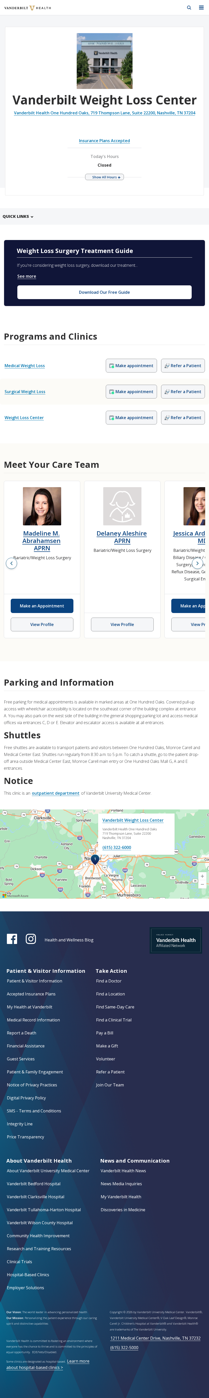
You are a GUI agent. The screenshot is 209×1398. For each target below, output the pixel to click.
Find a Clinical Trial (114, 1020)
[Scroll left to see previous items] (11, 563)
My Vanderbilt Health (121, 1197)
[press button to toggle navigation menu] (201, 8)
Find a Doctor (109, 981)
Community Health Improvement (38, 1236)
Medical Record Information (33, 1020)
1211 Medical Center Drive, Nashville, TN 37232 (155, 1338)
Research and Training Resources (39, 1248)
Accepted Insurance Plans (31, 994)
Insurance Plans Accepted (104, 140)
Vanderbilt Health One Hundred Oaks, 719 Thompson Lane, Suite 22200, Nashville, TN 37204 (104, 113)
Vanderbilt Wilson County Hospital (40, 1223)
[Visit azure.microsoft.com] (16, 896)
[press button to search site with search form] (189, 8)
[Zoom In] (202, 876)
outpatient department (56, 793)
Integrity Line (20, 1124)
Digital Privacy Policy (26, 1098)
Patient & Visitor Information (34, 981)
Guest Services (21, 1059)
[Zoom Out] (202, 884)
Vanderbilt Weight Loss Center (133, 820)
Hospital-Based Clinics (28, 1274)
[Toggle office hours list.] (104, 177)
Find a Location (110, 994)
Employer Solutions (25, 1287)
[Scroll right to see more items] (197, 563)
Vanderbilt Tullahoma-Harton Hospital (44, 1210)
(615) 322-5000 (124, 1347)
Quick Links (16, 216)
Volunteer (105, 1059)
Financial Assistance (26, 1046)
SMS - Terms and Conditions (34, 1111)
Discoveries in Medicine (123, 1210)
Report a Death (21, 1033)
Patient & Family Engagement (35, 1072)
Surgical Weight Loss (25, 391)
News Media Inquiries (121, 1184)
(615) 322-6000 (116, 847)
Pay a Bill (104, 1033)
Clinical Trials (19, 1261)
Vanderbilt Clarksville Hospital (35, 1197)
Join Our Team (110, 1085)
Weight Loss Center (24, 417)
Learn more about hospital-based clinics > (47, 1364)
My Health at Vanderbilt (29, 1007)
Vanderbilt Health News (123, 1171)
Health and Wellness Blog (69, 940)
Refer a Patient (110, 1072)
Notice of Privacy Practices (32, 1085)
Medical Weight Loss (25, 365)
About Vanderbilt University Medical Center (48, 1171)
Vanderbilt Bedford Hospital (33, 1184)
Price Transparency (25, 1137)
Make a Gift (107, 1046)
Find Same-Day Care (115, 1007)
